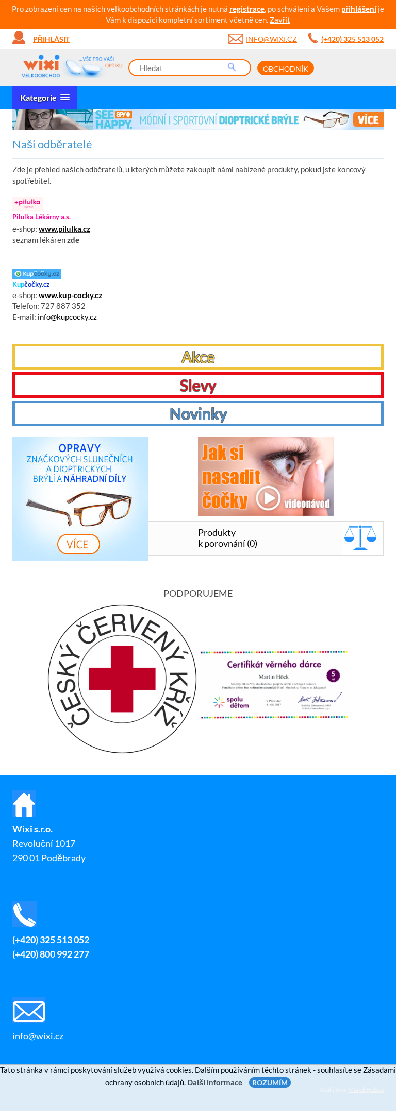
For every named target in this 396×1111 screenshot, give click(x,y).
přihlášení (358, 8)
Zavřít (280, 19)
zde (73, 240)
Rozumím (270, 1082)
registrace (247, 8)
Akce (198, 357)
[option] (198, 119)
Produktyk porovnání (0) (227, 538)
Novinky (198, 413)
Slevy (198, 385)
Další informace (214, 1082)
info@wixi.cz (271, 38)
